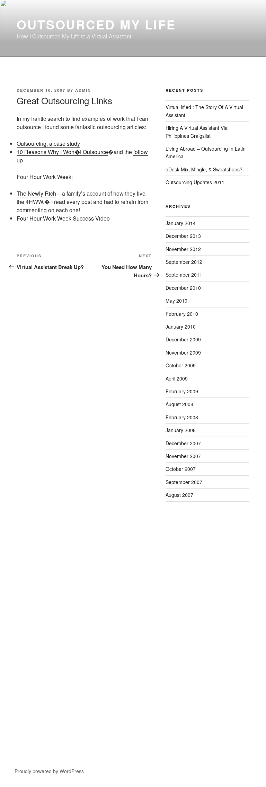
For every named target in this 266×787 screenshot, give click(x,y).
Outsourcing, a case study (48, 143)
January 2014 (181, 223)
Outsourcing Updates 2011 (195, 182)
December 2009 (183, 339)
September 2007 (184, 482)
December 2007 (183, 443)
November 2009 (183, 352)
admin (83, 90)
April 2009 (177, 378)
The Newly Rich (36, 193)
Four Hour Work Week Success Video (63, 218)
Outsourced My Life (96, 24)
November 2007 (183, 456)
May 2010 (176, 300)
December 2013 (183, 235)
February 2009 (182, 391)
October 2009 (181, 365)
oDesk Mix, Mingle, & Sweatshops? (204, 169)
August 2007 (179, 494)
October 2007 (181, 468)
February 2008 (182, 417)
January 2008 (181, 430)
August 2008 (179, 404)
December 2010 (183, 287)
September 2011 (184, 274)
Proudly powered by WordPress (49, 771)
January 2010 (181, 326)
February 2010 (182, 313)
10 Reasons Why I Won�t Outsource (62, 152)
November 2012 (183, 248)
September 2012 (184, 261)
